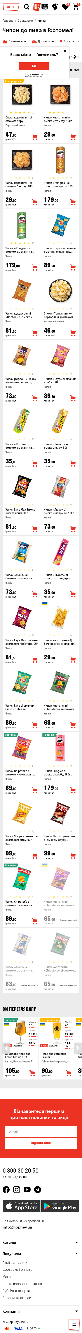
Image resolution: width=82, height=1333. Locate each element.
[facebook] (6, 1189)
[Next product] (78, 1048)
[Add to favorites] (34, 137)
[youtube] (27, 1189)
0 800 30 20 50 (20, 1170)
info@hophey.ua (17, 1227)
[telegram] (37, 1189)
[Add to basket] (32, 1073)
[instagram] (16, 1189)
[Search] (26, 6)
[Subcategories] (74, 1325)
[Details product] (22, 94)
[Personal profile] (55, 6)
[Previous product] (6, 1048)
